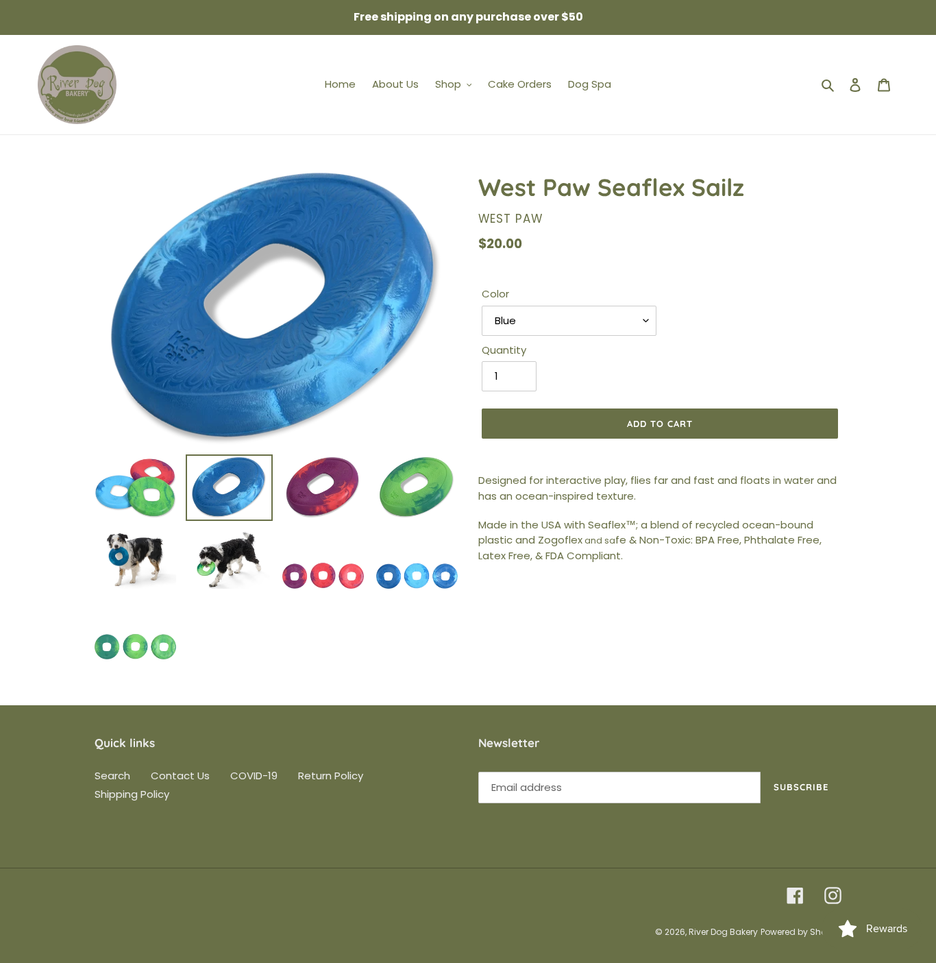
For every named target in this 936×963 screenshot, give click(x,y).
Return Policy (330, 775)
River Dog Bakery (723, 932)
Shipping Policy (132, 794)
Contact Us (180, 775)
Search (112, 775)
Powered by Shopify (801, 932)
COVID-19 (254, 775)
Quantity (504, 350)
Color (495, 294)
